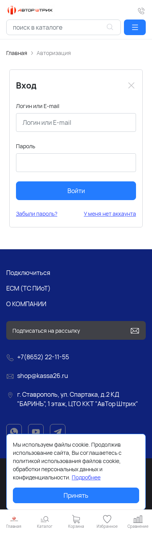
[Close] (131, 85)
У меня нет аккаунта (110, 213)
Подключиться (28, 272)
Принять (76, 495)
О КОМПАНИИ (26, 304)
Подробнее (86, 477)
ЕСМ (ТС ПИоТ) (28, 288)
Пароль (25, 146)
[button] (135, 27)
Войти (76, 190)
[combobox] (63, 27)
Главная (16, 53)
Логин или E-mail (37, 106)
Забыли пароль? (36, 213)
